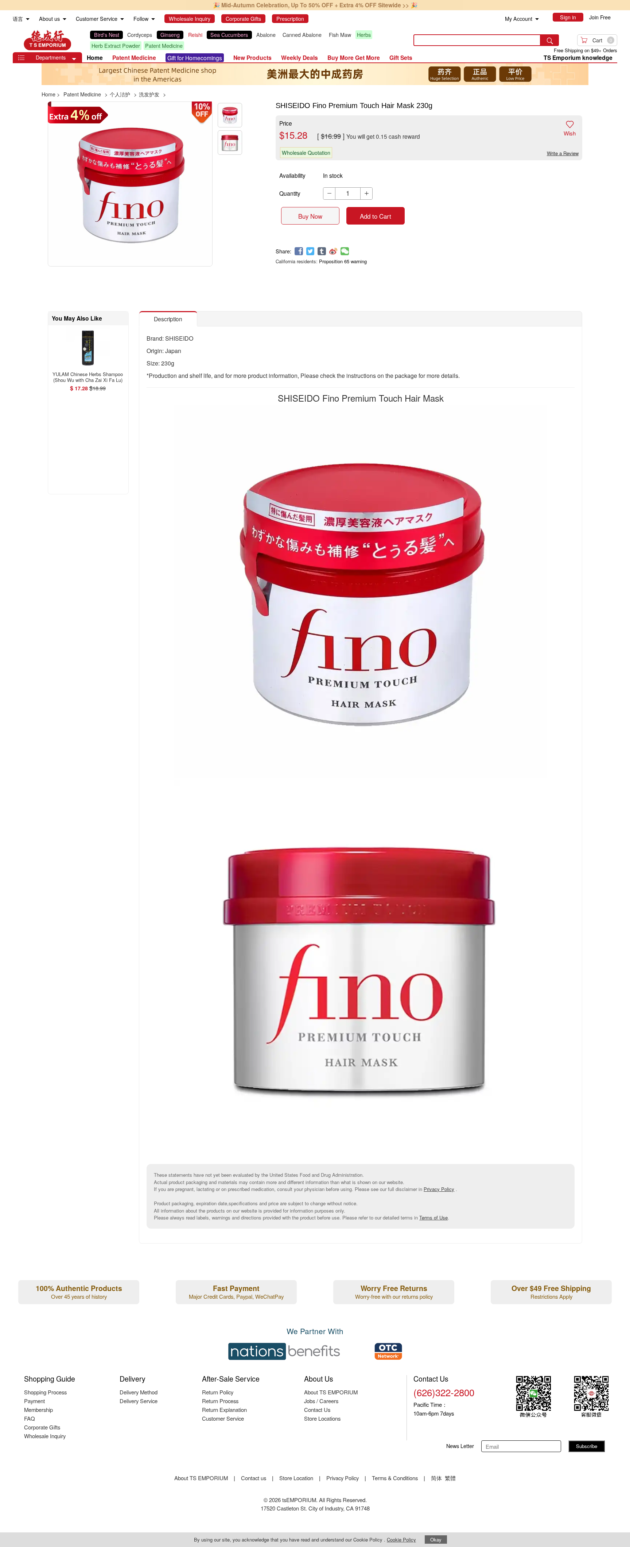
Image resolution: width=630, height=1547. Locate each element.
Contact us (253, 1478)
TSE (47, 40)
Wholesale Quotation (306, 152)
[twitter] (310, 251)
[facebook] (299, 251)
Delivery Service (139, 1401)
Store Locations (322, 1418)
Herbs (364, 34)
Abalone (266, 34)
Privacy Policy (439, 1189)
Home (95, 57)
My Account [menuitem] (518, 18)
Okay (436, 1539)
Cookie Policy (401, 1539)
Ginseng (170, 34)
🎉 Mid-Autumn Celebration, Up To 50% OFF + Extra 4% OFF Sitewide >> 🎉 (315, 5)
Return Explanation (224, 1409)
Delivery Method (139, 1392)
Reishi (195, 34)
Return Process (220, 1401)
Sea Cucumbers (229, 34)
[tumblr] (322, 251)
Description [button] (168, 319)
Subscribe (586, 1446)
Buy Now (310, 216)
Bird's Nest (106, 34)
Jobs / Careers (321, 1401)
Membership (38, 1409)
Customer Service (223, 1418)
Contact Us (317, 1409)
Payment (34, 1401)
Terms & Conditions (395, 1478)
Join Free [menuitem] (600, 17)
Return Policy (217, 1392)
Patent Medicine (164, 45)
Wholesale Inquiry (45, 1436)
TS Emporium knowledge (578, 57)
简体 (436, 1478)
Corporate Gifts (42, 1427)
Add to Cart (375, 216)
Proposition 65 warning (343, 261)
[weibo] (333, 251)
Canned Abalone (302, 34)
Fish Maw (340, 34)
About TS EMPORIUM (331, 1392)
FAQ (29, 1418)
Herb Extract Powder (116, 45)
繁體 (450, 1478)
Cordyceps (139, 34)
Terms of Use (433, 1217)
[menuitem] (27, 19)
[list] (245, 40)
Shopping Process (45, 1392)
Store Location (296, 1478)
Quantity (289, 193)
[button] (74, 59)
